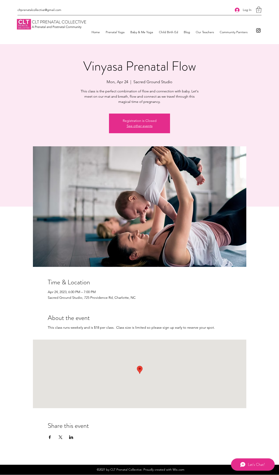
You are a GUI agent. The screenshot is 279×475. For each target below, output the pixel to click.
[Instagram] (258, 30)
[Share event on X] (60, 437)
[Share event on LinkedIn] (71, 437)
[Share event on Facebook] (50, 437)
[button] (258, 10)
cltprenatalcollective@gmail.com (39, 10)
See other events (140, 126)
